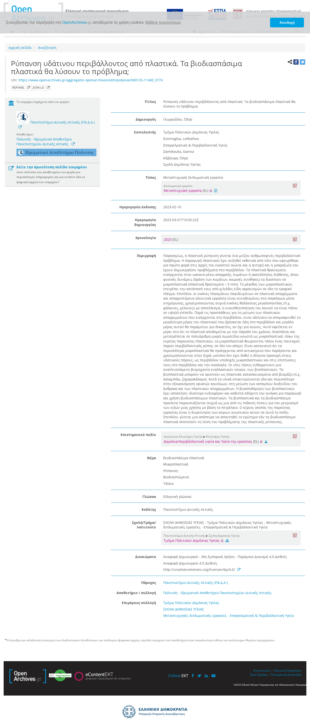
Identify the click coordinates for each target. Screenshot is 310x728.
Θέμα (151, 458)
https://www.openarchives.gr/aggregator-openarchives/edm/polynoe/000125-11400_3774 (90, 80)
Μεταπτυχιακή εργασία (183, 190)
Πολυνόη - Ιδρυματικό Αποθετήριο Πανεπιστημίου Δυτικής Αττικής (44, 141)
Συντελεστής (145, 132)
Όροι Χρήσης (258, 674)
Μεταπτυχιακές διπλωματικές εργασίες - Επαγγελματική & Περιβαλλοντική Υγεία (228, 615)
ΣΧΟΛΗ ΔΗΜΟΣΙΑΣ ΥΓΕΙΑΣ (183, 609)
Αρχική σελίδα (19, 47)
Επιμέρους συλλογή (139, 602)
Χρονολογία (145, 237)
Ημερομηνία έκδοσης (137, 207)
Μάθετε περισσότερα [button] (163, 22)
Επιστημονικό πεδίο (138, 434)
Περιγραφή (146, 255)
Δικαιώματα (145, 556)
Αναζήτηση (46, 47)
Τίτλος (150, 101)
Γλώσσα (149, 496)
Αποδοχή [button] (287, 22)
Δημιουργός (146, 119)
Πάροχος (148, 582)
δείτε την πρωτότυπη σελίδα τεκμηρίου (51, 167)
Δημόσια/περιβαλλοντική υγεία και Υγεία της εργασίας (208, 441)
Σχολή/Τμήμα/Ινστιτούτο (144, 525)
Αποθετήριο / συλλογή (136, 592)
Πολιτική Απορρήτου (287, 670)
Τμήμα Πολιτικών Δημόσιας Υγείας (192, 540)
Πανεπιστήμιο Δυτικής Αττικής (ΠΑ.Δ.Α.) (62, 122)
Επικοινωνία (261, 670)
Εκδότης (149, 509)
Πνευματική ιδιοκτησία (286, 674)
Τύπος (151, 177)
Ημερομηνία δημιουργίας (145, 222)
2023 (168, 239)
